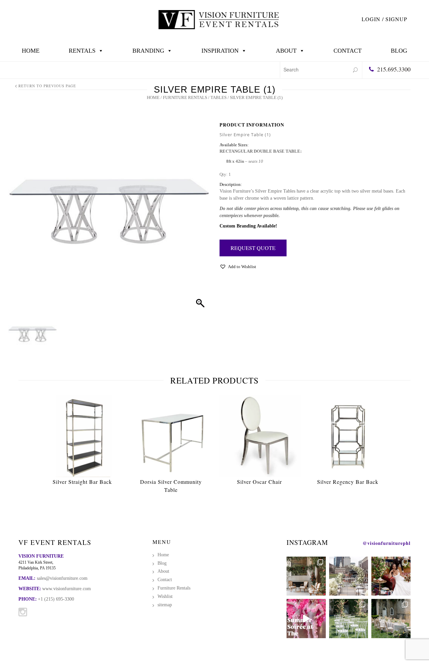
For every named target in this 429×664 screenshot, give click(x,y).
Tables (218, 97)
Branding (148, 50)
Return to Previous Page (47, 85)
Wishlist (165, 596)
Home (31, 50)
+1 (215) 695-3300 (56, 599)
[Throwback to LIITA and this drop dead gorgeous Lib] (391, 576)
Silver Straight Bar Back (82, 481)
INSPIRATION (220, 50)
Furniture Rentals (185, 97)
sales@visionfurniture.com (62, 578)
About (286, 50)
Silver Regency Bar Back (347, 481)
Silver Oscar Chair (259, 481)
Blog (399, 50)
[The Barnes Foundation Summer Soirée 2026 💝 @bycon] (306, 618)
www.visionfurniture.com (66, 588)
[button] (238, 268)
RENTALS (82, 50)
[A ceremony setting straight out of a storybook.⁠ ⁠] (348, 618)
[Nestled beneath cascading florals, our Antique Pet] (306, 576)
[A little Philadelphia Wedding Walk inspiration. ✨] (348, 576)
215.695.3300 (394, 69)
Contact (347, 50)
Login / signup (384, 18)
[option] (82, 442)
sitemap (165, 604)
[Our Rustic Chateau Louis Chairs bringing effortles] (391, 618)
